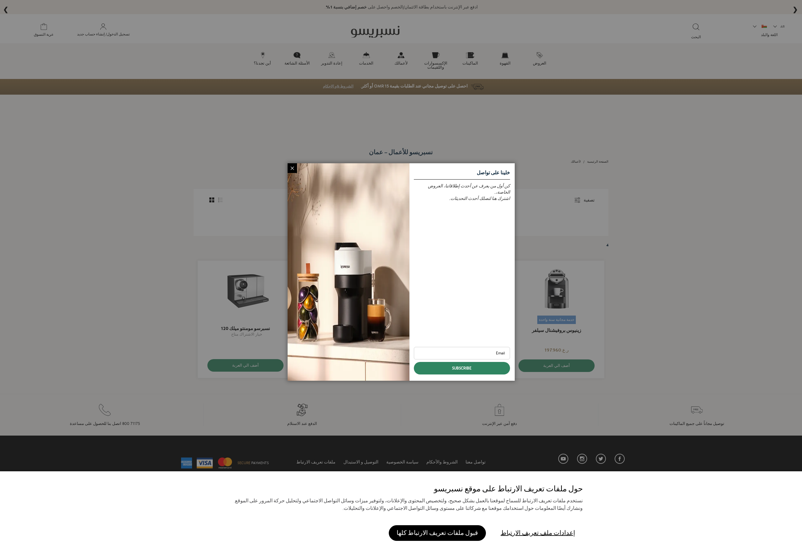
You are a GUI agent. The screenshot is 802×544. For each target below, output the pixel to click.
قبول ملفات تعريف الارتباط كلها (437, 532)
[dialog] (401, 272)
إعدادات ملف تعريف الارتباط (538, 532)
